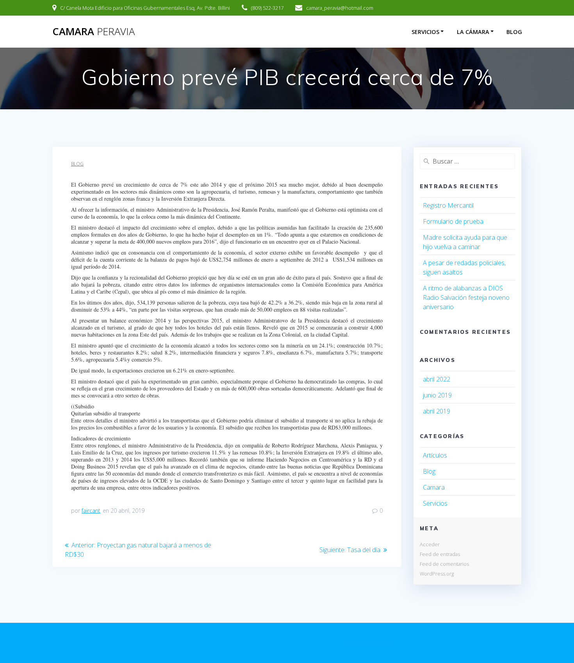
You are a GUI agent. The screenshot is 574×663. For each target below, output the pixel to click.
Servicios (425, 32)
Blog (514, 32)
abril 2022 (436, 379)
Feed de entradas (440, 554)
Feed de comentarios (444, 563)
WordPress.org (437, 573)
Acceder (430, 544)
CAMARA (93, 32)
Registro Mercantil (448, 205)
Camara (434, 487)
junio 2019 (437, 395)
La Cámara (473, 32)
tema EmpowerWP (369, 643)
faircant (91, 510)
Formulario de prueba (453, 221)
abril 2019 (436, 411)
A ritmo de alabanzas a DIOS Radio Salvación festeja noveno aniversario (466, 297)
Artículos (435, 455)
